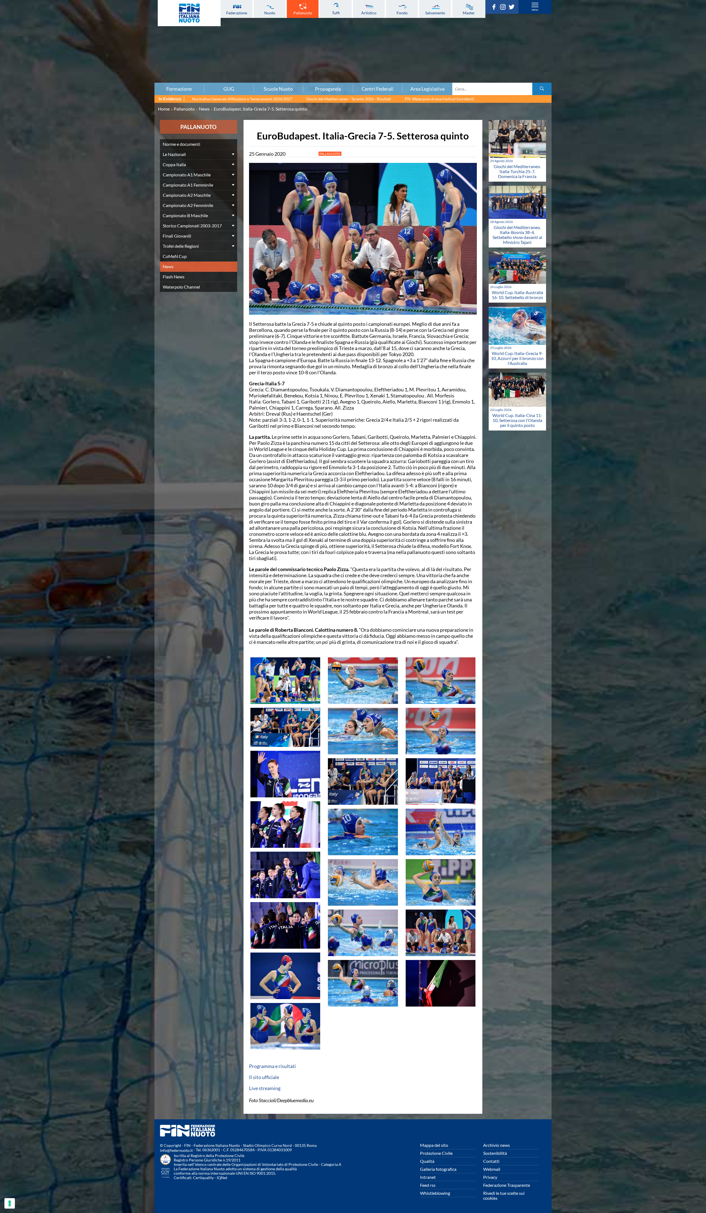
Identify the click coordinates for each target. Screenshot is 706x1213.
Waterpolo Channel (181, 286)
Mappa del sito (434, 1145)
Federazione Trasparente (506, 1185)
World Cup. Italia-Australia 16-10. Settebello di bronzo (517, 295)
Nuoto (269, 12)
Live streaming (264, 1088)
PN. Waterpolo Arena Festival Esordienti (439, 98)
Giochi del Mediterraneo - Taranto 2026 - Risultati (348, 98)
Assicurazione (120, 79)
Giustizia (119, 66)
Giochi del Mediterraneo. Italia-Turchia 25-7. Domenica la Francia (517, 171)
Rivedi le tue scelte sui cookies (504, 1195)
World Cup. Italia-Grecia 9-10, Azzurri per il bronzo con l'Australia (517, 358)
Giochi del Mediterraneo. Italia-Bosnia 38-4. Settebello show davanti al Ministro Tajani (517, 235)
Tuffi (336, 12)
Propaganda (328, 88)
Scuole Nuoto (278, 88)
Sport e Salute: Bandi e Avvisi (120, 48)
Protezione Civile (436, 1153)
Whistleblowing (435, 1193)
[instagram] (504, 8)
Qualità (427, 1161)
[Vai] (542, 89)
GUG (228, 88)
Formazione (179, 88)
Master (469, 12)
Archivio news (496, 1145)
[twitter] (513, 8)
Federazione (236, 12)
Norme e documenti (181, 144)
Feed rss (427, 1185)
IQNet (222, 1177)
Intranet (428, 1177)
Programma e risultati (272, 1066)
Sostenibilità (495, 1153)
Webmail (491, 1169)
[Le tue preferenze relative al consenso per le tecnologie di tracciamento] (9, 1203)
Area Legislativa (427, 88)
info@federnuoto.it (176, 1150)
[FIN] (189, 13)
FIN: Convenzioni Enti (119, 42)
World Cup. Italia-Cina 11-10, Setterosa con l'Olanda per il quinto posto (517, 420)
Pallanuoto (302, 12)
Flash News (173, 276)
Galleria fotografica (438, 1169)
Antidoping (120, 60)
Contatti (491, 1161)
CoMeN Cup (175, 256)
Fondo (402, 12)
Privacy (490, 1177)
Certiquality (203, 1177)
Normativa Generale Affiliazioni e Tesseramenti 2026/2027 (242, 98)
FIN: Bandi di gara (120, 36)
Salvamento (435, 12)
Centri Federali (378, 88)
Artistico (368, 12)
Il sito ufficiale (264, 1077)
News (168, 266)
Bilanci (119, 30)
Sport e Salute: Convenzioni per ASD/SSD (119, 54)
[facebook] (495, 8)
